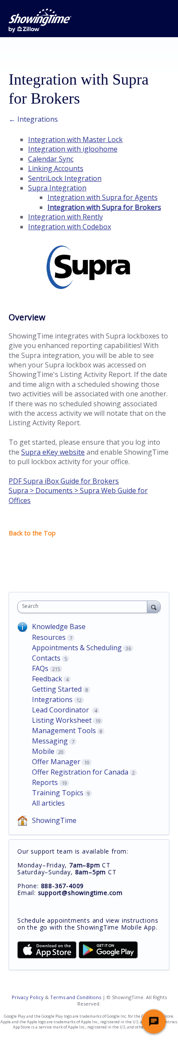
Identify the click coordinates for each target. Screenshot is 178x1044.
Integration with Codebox (69, 226)
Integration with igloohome (73, 149)
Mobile (43, 751)
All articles (48, 803)
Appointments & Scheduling (77, 647)
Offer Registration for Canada (80, 772)
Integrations (52, 699)
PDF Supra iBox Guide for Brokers (64, 481)
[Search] (154, 607)
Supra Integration (57, 188)
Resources (49, 637)
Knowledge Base (59, 626)
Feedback (47, 678)
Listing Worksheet (62, 720)
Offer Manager (56, 761)
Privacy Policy (28, 997)
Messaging (50, 741)
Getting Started (57, 689)
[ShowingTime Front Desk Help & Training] (40, 20)
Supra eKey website (53, 452)
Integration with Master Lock (75, 139)
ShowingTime (54, 820)
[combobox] (84, 607)
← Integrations (33, 119)
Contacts (46, 658)
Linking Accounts (55, 168)
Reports (45, 782)
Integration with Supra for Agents (103, 197)
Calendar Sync (50, 159)
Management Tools (64, 730)
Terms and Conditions (75, 997)
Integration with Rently (65, 216)
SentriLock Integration (65, 178)
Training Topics (57, 792)
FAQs (40, 668)
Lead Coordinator (61, 710)
